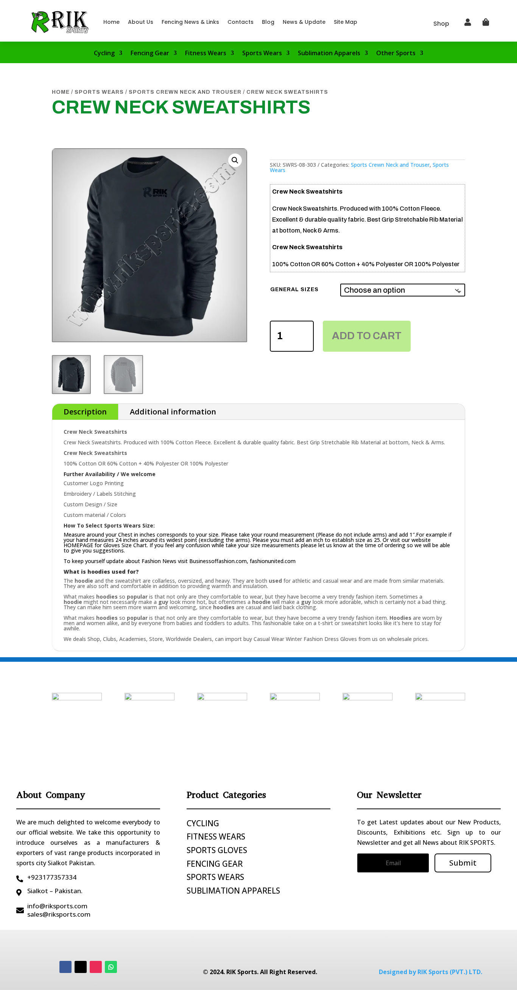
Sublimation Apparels (329, 53)
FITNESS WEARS (216, 836)
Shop (441, 23)
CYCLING (203, 823)
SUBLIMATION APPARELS (233, 890)
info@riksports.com (57, 906)
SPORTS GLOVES (217, 850)
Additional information (173, 412)
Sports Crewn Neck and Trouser (185, 92)
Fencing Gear (150, 53)
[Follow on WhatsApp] (111, 967)
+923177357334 (51, 877)
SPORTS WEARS (215, 877)
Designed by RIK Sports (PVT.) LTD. (430, 972)
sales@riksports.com (58, 914)
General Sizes (294, 289)
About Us (140, 22)
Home (111, 22)
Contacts (240, 22)
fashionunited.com (273, 561)
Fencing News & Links (190, 22)
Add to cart (367, 335)
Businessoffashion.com (218, 561)
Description (85, 412)
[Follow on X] (81, 967)
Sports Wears (262, 53)
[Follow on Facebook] (65, 967)
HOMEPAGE (78, 545)
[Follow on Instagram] (96, 967)
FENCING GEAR (215, 863)
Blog (268, 22)
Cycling (104, 53)
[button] (235, 160)
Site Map (345, 22)
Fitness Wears (205, 53)
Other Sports (396, 53)
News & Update (304, 22)
